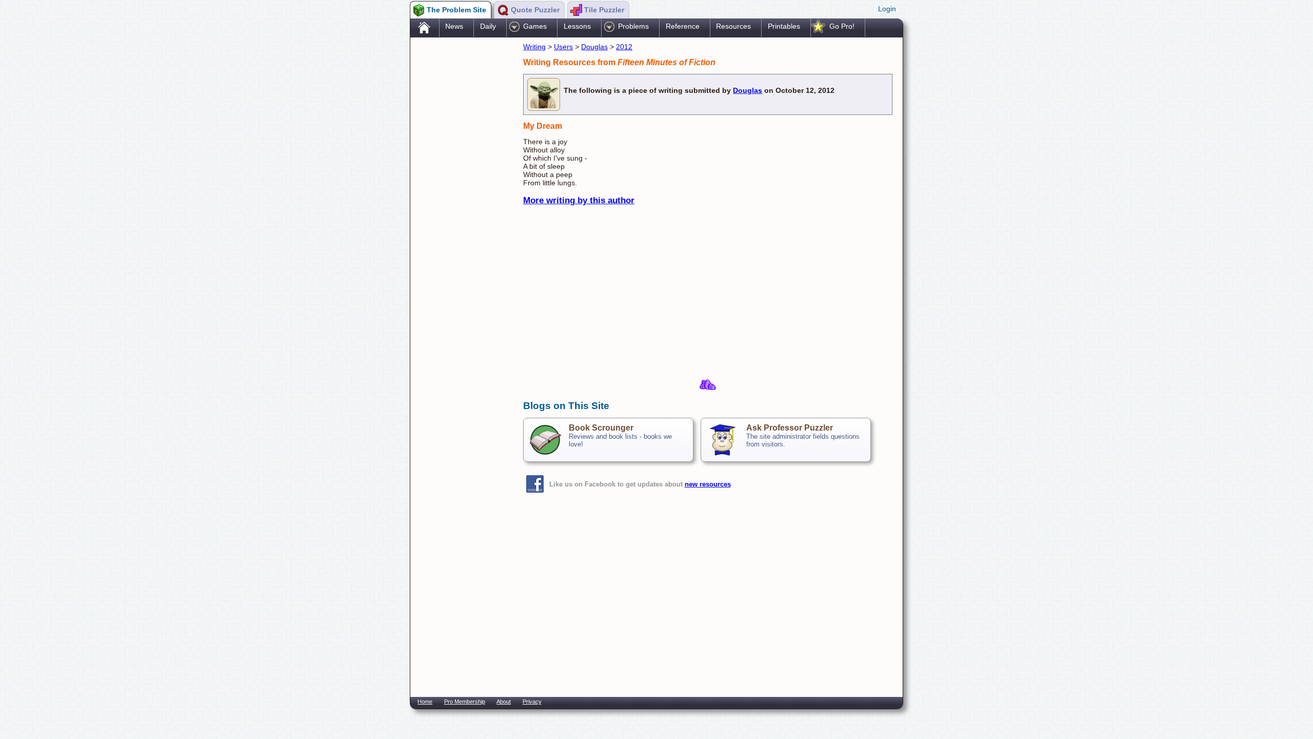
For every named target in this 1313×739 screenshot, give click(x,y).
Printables (784, 26)
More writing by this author (578, 200)
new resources (708, 484)
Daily (488, 26)
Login (887, 9)
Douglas (594, 47)
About (503, 701)
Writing (534, 47)
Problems (633, 26)
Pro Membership (464, 701)
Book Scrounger (601, 427)
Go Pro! (841, 26)
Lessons (577, 26)
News (454, 26)
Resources (733, 26)
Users (563, 47)
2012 (624, 47)
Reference (683, 26)
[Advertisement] (462, 202)
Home (424, 701)
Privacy (532, 701)
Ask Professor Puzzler (789, 427)
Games (535, 26)
